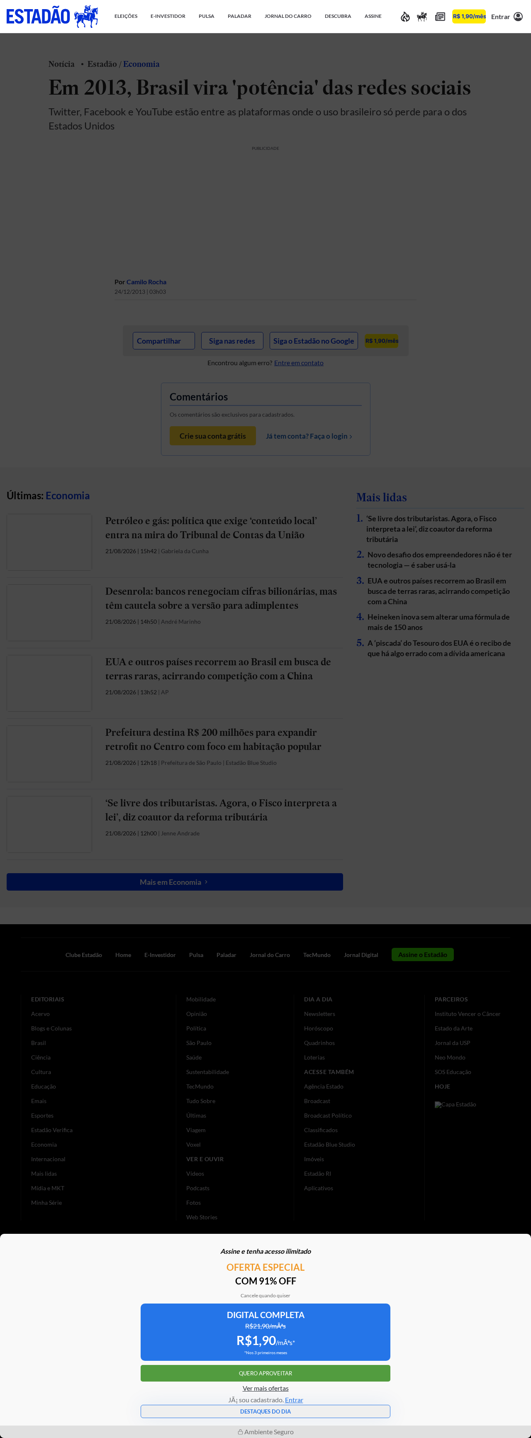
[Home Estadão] (52, 16)
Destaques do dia (265, 1411)
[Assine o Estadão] (469, 16)
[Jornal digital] (440, 16)
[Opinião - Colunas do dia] (422, 16)
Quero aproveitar (265, 1373)
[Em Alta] (405, 16)
